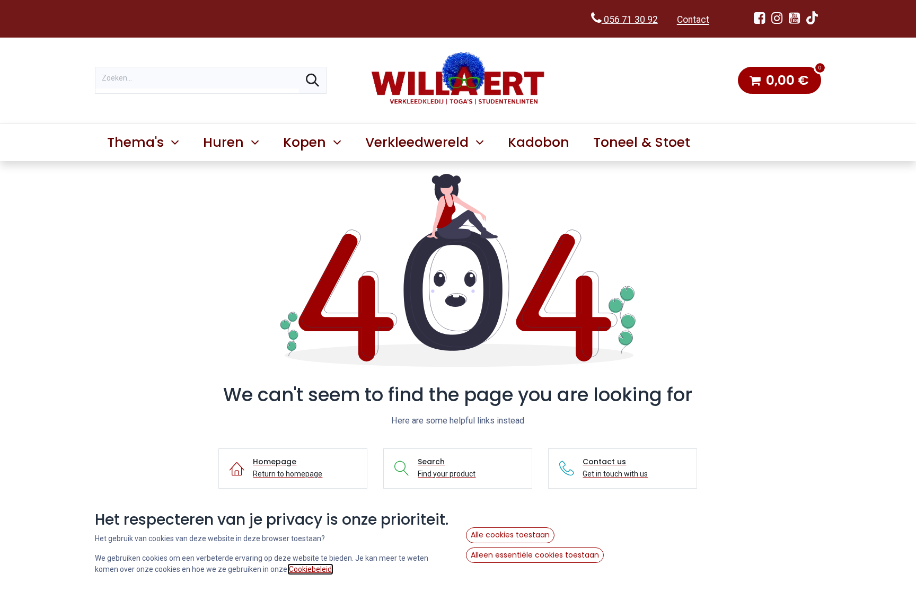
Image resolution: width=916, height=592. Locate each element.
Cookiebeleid (310, 569)
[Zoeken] (312, 80)
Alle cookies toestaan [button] (510, 534)
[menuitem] (539, 142)
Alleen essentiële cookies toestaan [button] (535, 555)
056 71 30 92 (630, 19)
